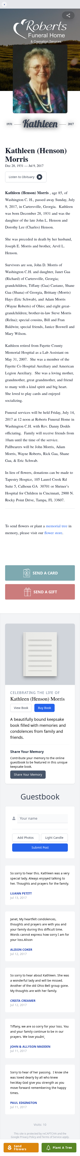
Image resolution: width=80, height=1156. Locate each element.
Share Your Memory (28, 774)
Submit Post (40, 847)
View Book (21, 708)
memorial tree (56, 525)
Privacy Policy (28, 1137)
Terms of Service (52, 1137)
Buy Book (44, 708)
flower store (53, 532)
